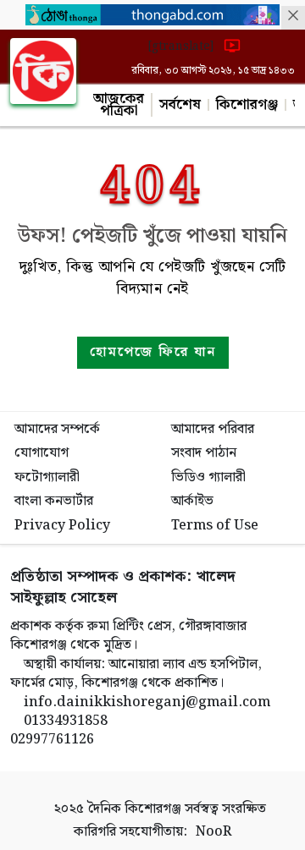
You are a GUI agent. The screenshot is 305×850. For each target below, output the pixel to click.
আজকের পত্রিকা (118, 105)
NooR (213, 832)
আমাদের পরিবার (212, 429)
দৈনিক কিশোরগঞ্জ (134, 809)
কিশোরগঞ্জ (247, 105)
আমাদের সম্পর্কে (57, 429)
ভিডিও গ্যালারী (208, 477)
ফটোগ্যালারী (47, 477)
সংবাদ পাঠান (203, 452)
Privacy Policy (62, 525)
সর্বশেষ (180, 105)
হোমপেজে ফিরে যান (153, 352)
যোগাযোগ (41, 452)
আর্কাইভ (192, 501)
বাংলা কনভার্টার (53, 501)
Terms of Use (214, 525)
